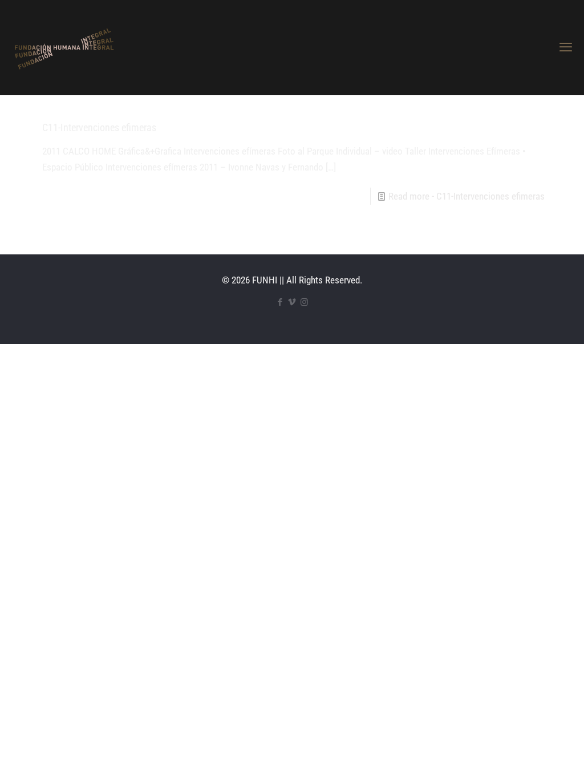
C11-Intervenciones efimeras (99, 127)
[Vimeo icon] (292, 302)
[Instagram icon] (304, 302)
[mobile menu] (565, 47)
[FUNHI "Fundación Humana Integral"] (63, 47)
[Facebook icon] (280, 302)
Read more (466, 196)
